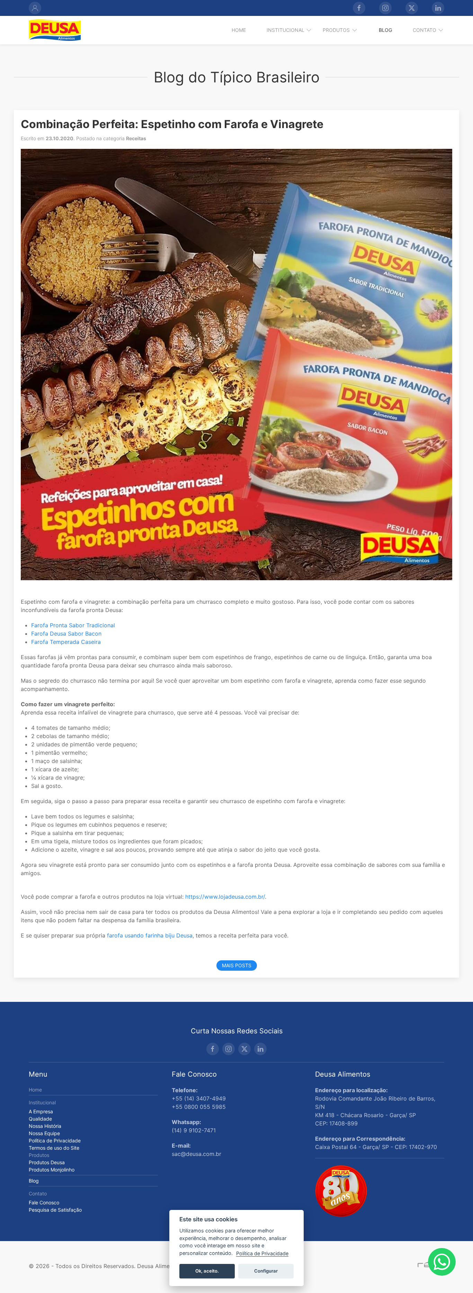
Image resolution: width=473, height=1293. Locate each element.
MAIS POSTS (236, 965)
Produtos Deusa (47, 1162)
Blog (385, 30)
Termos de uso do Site (54, 1148)
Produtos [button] (336, 30)
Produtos (39, 1155)
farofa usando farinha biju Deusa (150, 935)
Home (239, 30)
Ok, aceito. (207, 1271)
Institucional (42, 1102)
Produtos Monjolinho (51, 1170)
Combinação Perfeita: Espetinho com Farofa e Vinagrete (172, 124)
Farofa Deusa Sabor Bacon (66, 633)
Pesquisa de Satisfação (55, 1210)
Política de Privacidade (55, 1140)
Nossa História (45, 1126)
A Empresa (41, 1111)
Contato (38, 1193)
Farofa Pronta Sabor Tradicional (73, 625)
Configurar (266, 1271)
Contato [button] (424, 30)
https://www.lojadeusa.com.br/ (225, 896)
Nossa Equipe (44, 1133)
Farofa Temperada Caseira (66, 641)
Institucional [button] (285, 30)
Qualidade (40, 1119)
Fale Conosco (44, 1202)
